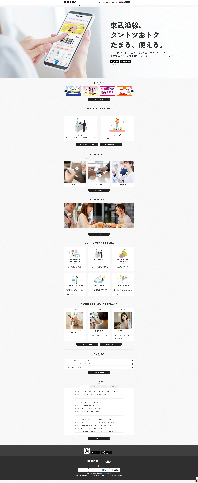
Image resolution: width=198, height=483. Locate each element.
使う (110, 2)
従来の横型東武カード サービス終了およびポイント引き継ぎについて (94, 402)
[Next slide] (132, 91)
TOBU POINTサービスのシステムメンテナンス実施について (92, 414)
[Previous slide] (65, 91)
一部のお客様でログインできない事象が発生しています (91, 411)
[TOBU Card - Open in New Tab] (93, 470)
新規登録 (120, 2)
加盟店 (113, 2)
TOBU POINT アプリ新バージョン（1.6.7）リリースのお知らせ (92, 408)
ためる (106, 2)
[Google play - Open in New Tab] (125, 61)
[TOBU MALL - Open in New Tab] (115, 470)
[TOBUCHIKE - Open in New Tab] (104, 470)
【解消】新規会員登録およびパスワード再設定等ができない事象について (94, 394)
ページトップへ (197, 478)
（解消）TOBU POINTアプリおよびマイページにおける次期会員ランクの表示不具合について (98, 422)
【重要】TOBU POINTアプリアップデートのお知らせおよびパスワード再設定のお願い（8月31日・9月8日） (101, 391)
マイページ (126, 2)
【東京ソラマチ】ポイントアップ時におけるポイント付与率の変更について (95, 397)
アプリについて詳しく (113, 64)
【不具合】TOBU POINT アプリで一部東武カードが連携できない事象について (95, 400)
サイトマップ (110, 475)
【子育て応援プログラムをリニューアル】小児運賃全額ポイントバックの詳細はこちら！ (97, 419)
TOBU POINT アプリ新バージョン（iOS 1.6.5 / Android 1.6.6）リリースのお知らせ (96, 417)
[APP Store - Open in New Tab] (114, 61)
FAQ (116, 2)
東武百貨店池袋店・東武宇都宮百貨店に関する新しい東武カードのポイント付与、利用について (99, 431)
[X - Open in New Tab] (99, 465)
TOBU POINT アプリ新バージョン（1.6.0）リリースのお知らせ (92, 428)
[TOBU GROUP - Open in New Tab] (83, 470)
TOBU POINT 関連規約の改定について (88, 405)
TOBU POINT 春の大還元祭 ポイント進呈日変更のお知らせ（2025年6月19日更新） (96, 425)
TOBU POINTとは (101, 2)
